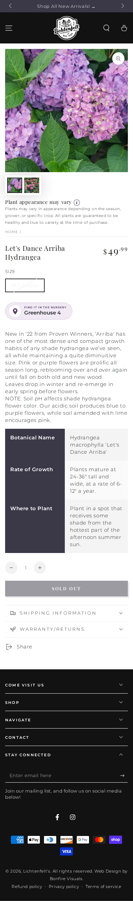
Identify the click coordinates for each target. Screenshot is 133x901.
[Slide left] (11, 6)
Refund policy (27, 886)
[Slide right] (122, 6)
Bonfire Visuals (66, 878)
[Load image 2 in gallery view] (31, 185)
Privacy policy (64, 886)
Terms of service (103, 886)
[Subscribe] (124, 775)
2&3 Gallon (25, 285)
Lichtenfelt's (36, 871)
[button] (106, 28)
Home (11, 232)
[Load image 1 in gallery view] (14, 185)
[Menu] (9, 28)
